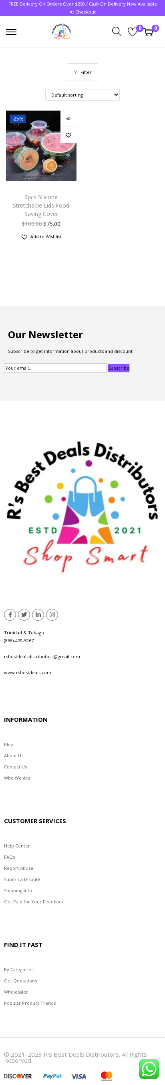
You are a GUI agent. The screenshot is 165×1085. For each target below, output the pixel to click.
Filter (86, 72)
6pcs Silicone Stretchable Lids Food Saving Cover (41, 205)
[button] (68, 135)
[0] (132, 32)
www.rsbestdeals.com (27, 672)
